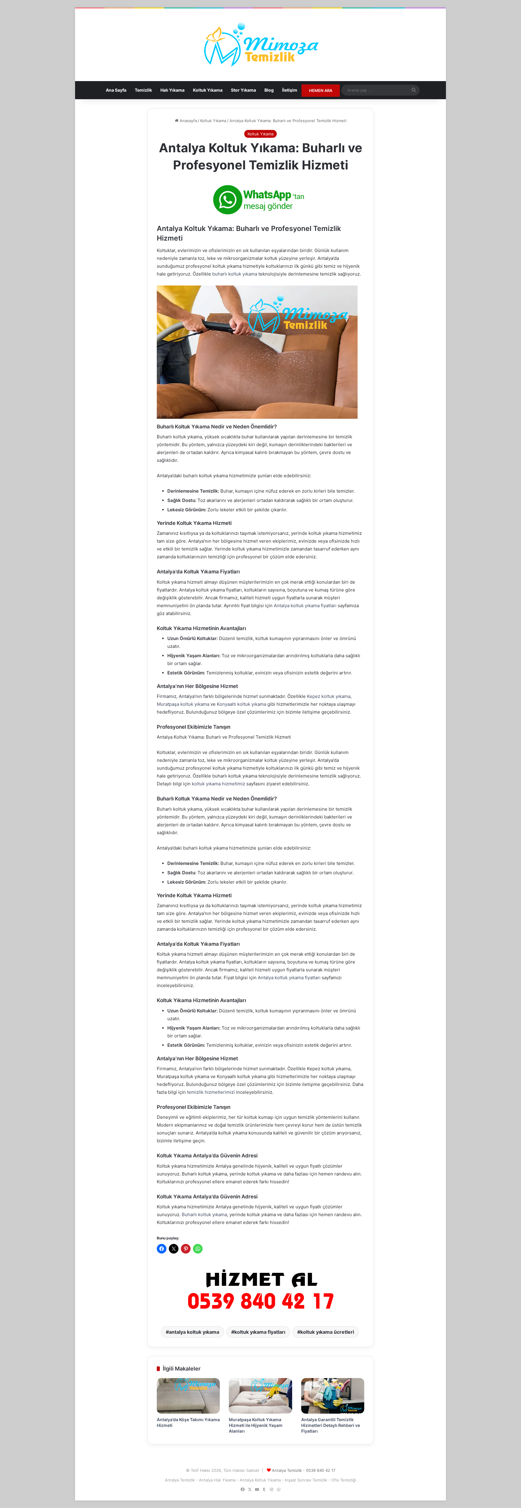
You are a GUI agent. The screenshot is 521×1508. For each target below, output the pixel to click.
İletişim (289, 90)
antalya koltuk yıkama (194, 1332)
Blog (269, 90)
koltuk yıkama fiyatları (259, 1332)
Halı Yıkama (172, 90)
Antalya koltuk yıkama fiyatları (305, 605)
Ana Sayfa (116, 90)
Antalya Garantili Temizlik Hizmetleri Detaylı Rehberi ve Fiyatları (330, 1425)
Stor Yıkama (243, 90)
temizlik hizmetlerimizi (211, 1092)
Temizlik (143, 90)
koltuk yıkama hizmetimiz (218, 784)
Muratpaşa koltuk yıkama (183, 704)
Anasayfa (187, 120)
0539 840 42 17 (320, 1470)
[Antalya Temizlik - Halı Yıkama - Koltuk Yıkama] (260, 45)
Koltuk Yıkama (208, 90)
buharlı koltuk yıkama (234, 274)
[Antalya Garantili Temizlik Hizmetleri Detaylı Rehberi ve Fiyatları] (332, 1396)
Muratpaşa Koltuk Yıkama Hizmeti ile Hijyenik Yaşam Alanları (256, 1425)
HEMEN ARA (320, 90)
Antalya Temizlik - (289, 1470)
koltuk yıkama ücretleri (327, 1332)
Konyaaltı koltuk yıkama (241, 704)
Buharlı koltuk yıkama (204, 1214)
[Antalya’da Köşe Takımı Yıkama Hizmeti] (188, 1396)
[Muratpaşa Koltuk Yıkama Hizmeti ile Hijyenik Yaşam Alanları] (260, 1396)
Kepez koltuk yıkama (328, 696)
